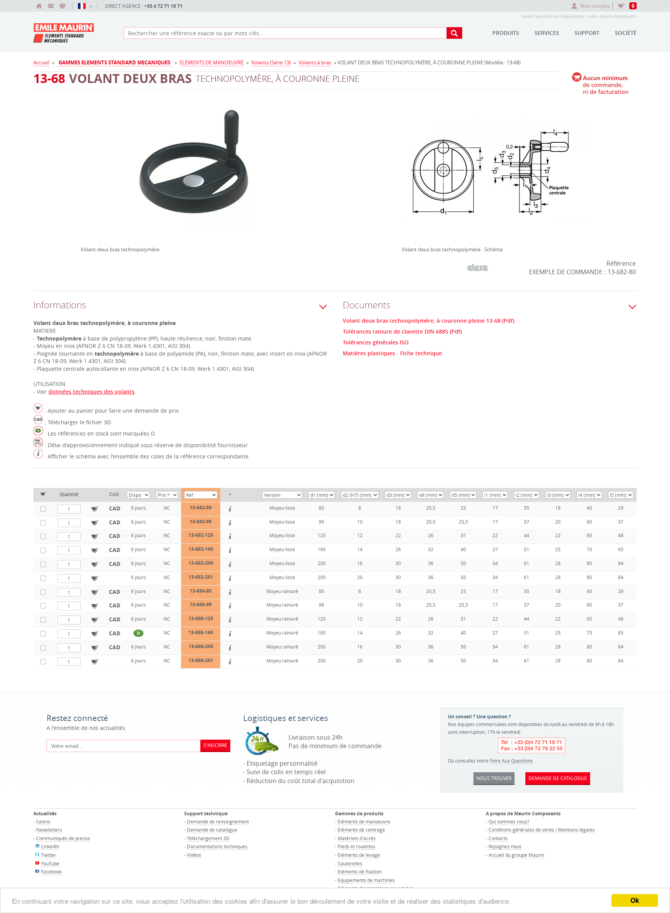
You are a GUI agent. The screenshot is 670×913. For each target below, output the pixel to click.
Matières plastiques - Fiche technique (392, 353)
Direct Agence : (144, 6)
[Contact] (51, 6)
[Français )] (85, 6)
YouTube (50, 863)
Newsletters (49, 830)
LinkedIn (50, 846)
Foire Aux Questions (511, 760)
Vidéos (194, 855)
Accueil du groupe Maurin (516, 855)
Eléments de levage (359, 855)
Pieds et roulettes (356, 846)
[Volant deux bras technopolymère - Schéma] (495, 176)
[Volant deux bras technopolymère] (194, 176)
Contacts (498, 838)
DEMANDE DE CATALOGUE (557, 778)
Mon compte (595, 5)
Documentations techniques (217, 846)
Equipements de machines (366, 880)
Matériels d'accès (357, 838)
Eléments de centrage (361, 830)
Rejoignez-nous (505, 846)
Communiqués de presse (63, 838)
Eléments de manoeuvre (364, 821)
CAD (114, 508)
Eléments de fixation (360, 871)
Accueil (41, 62)
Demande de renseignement (218, 821)
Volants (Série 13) (271, 62)
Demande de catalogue (212, 830)
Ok (634, 900)
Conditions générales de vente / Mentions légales (542, 830)
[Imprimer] (62, 6)
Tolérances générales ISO (376, 342)
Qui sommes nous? (509, 821)
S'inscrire (215, 745)
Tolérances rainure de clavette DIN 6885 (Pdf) (402, 331)
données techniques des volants (91, 391)
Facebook (51, 871)
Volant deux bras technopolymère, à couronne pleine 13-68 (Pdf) (428, 320)
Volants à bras (315, 62)
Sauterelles (350, 863)
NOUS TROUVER (494, 778)
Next (305, 169)
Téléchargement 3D (208, 838)
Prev (83, 169)
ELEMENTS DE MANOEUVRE (211, 62)
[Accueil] (39, 6)
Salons (43, 821)
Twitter (48, 855)
